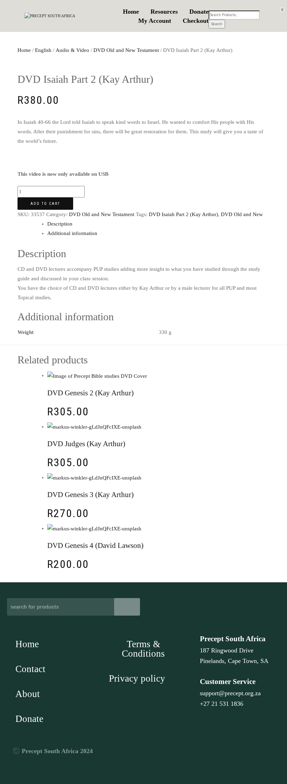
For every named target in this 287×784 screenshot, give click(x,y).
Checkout (196, 20)
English (43, 50)
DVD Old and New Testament (126, 50)
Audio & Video (72, 50)
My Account (154, 20)
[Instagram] (249, 756)
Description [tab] (59, 224)
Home (131, 11)
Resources (164, 11)
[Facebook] (207, 756)
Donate (199, 11)
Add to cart (45, 203)
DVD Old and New (242, 214)
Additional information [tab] (72, 233)
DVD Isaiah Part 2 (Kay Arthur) (183, 214)
